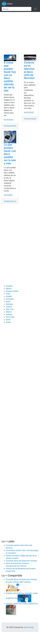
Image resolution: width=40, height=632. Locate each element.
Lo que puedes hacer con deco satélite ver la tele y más (10, 154)
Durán (8, 322)
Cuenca (9, 307)
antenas (13, 126)
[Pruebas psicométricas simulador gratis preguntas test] (24, 598)
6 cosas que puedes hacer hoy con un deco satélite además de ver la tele (10, 76)
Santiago (9, 304)
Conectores (28, 119)
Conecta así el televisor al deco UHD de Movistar (29, 70)
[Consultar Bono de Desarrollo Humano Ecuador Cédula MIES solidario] (13, 587)
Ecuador (9, 286)
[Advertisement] (20, 32)
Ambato (9, 314)
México (9, 288)
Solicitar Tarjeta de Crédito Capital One (22, 603)
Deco (36, 119)
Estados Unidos (12, 291)
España (9, 296)
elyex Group (28, 627)
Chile (8, 294)
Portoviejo (10, 317)
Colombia (10, 299)
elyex (10, 3)
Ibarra (8, 319)
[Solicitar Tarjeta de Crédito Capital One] (11, 610)
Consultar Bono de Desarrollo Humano (21, 561)
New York (10, 309)
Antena (6, 126)
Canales (7, 201)
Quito (8, 301)
